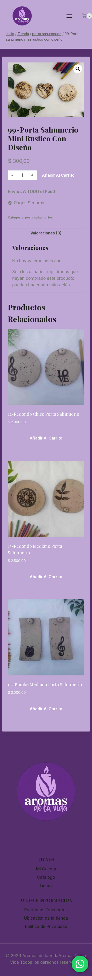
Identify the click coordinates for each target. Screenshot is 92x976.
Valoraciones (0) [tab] (46, 233)
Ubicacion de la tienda (46, 918)
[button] (77, 68)
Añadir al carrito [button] (46, 438)
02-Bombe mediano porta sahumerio (45, 684)
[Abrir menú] (71, 15)
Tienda (46, 885)
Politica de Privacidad (46, 926)
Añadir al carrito (58, 175)
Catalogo (46, 877)
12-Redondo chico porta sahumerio (43, 414)
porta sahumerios (39, 217)
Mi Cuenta (46, 868)
